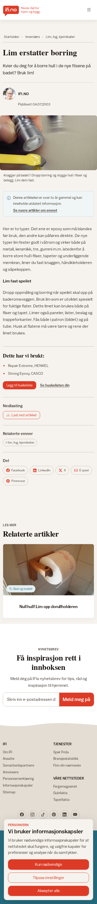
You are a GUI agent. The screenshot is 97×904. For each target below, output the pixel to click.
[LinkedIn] (64, 814)
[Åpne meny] (89, 10)
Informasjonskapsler (18, 785)
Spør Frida (61, 752)
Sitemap (9, 792)
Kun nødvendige (48, 864)
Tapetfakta (61, 799)
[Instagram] (32, 814)
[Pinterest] (53, 814)
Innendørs (32, 37)
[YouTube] (75, 814)
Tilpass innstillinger (48, 877)
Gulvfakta (60, 793)
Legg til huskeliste (19, 385)
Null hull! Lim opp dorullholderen (48, 606)
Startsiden (11, 37)
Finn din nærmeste (67, 765)
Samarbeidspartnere (18, 765)
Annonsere (11, 772)
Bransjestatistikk (65, 758)
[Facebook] (22, 814)
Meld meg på (76, 699)
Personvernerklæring (18, 778)
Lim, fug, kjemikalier (60, 37)
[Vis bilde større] (48, 142)
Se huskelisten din (55, 385)
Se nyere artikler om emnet (35, 210)
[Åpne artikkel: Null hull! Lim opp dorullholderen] (48, 569)
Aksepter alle (49, 890)
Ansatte (8, 758)
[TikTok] (43, 814)
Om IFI (7, 752)
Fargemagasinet (65, 786)
